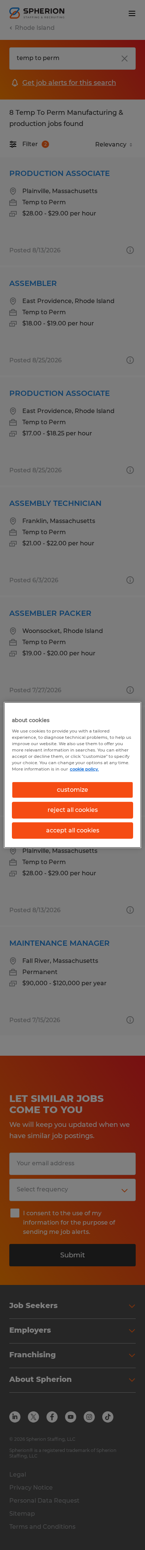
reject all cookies (73, 809)
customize (72, 789)
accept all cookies (72, 830)
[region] (73, 775)
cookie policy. (84, 769)
